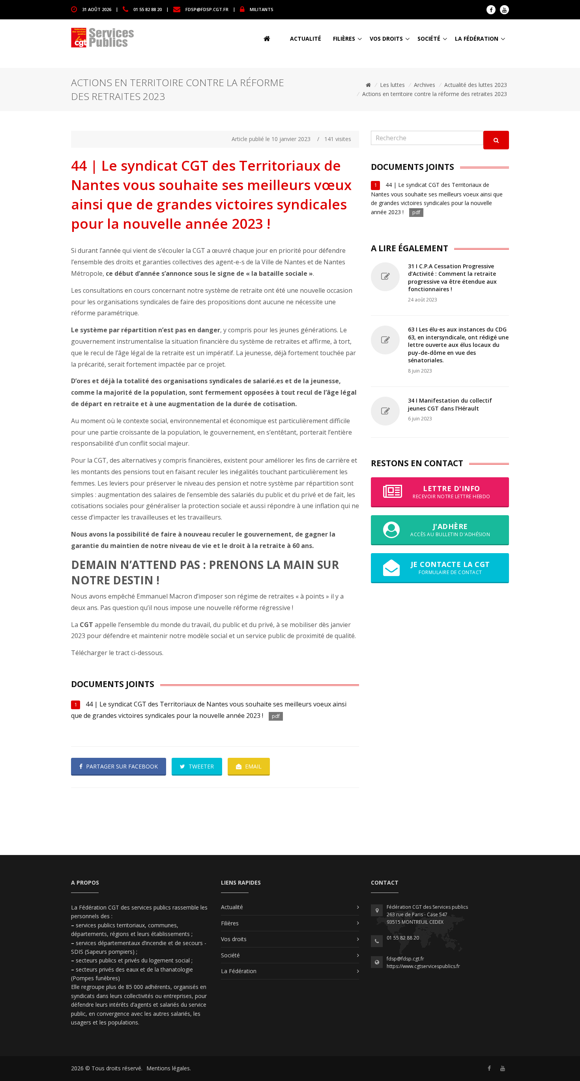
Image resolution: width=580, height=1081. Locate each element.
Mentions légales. (168, 1068)
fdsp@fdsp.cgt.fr (206, 9)
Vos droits (386, 38)
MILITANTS (261, 9)
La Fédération (476, 38)
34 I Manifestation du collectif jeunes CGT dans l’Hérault (450, 404)
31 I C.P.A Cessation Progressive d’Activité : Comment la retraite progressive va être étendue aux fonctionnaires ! (452, 277)
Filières (344, 38)
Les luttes (392, 85)
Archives (424, 85)
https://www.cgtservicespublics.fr (423, 966)
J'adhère (450, 530)
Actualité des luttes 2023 (475, 85)
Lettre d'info (451, 492)
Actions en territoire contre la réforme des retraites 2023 (434, 94)
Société (428, 38)
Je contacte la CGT (450, 567)
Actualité (305, 38)
